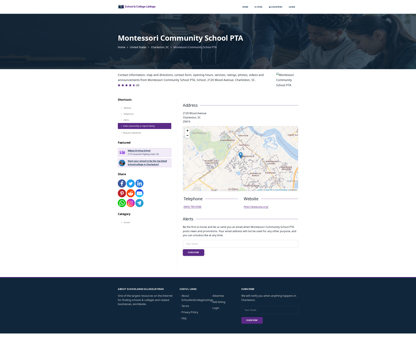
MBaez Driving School (139, 150)
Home (245, 7)
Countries (276, 7)
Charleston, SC (160, 47)
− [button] (187, 135)
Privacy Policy (190, 312)
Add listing (218, 302)
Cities (259, 7)
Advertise (218, 296)
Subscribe (193, 252)
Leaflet (259, 189)
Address (127, 107)
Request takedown (132, 132)
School (126, 222)
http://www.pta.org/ (256, 207)
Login (292, 7)
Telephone (128, 113)
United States (138, 47)
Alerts (126, 119)
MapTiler (269, 189)
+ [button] (187, 131)
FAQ (184, 318)
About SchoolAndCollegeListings (197, 298)
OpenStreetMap (281, 189)
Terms (185, 306)
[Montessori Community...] (241, 155)
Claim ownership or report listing (139, 125)
